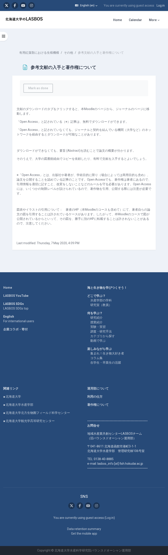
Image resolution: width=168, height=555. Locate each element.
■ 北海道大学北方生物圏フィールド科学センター (36, 412)
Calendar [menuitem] (135, 20)
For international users (18, 321)
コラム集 (96, 358)
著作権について (98, 404)
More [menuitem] (153, 20)
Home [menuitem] (117, 20)
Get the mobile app (84, 533)
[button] (86, 5)
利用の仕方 (95, 396)
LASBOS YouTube (15, 295)
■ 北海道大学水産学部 (18, 404)
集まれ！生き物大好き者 (107, 353)
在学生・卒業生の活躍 (105, 362)
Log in (161, 5)
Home (7, 287)
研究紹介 (96, 317)
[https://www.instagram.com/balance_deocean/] (31, 5)
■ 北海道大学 (12, 396)
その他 (68, 52)
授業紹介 (96, 322)
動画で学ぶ (98, 340)
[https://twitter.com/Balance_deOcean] (6, 5)
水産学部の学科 (101, 300)
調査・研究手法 (101, 331)
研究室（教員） (101, 305)
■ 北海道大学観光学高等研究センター (29, 421)
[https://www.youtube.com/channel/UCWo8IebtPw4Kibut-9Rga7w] (23, 5)
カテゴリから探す (102, 336)
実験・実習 (98, 327)
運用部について (98, 388)
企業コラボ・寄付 (15, 329)
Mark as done (38, 88)
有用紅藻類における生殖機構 (39, 52)
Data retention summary (84, 529)
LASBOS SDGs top (15, 308)
